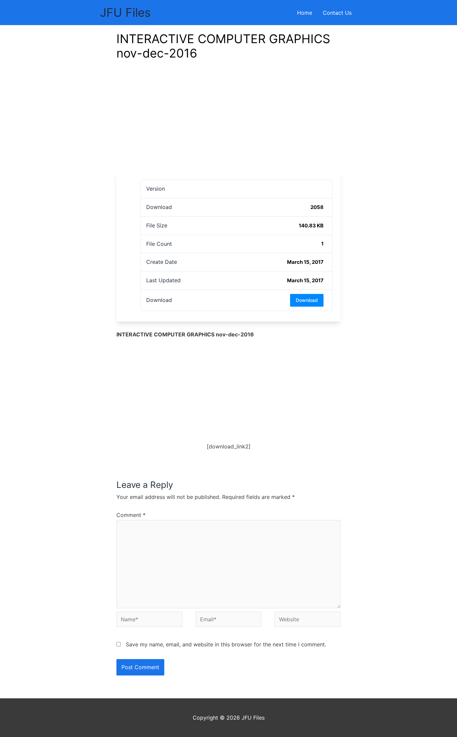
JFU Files (125, 12)
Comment (131, 515)
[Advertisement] (228, 121)
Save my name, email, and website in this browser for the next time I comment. (226, 644)
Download (307, 300)
